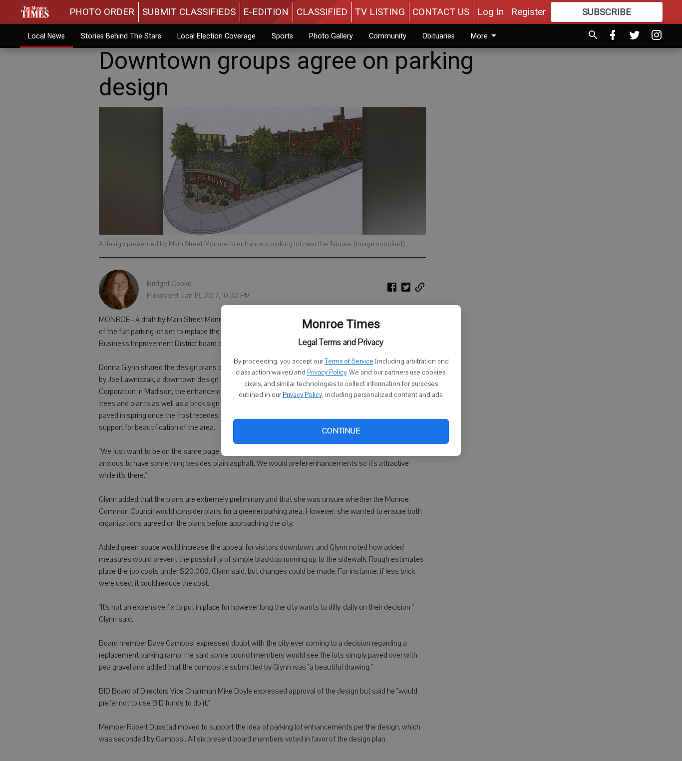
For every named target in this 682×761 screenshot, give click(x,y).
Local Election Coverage (216, 36)
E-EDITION (266, 11)
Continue (341, 431)
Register (528, 11)
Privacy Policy (326, 372)
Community (387, 36)
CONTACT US (440, 11)
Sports (282, 36)
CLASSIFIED (322, 11)
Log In (490, 11)
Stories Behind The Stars (121, 36)
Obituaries (438, 36)
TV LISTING (380, 11)
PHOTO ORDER (101, 11)
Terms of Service (349, 361)
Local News (46, 36)
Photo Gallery (331, 36)
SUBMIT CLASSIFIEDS (189, 11)
